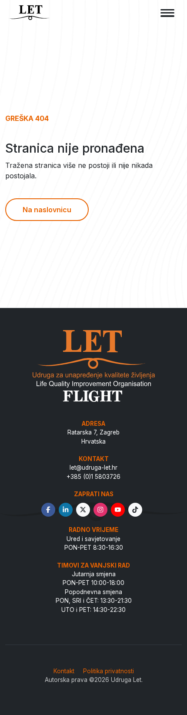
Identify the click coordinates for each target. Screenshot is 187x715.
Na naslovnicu (47, 209)
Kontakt (63, 671)
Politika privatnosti (108, 671)
